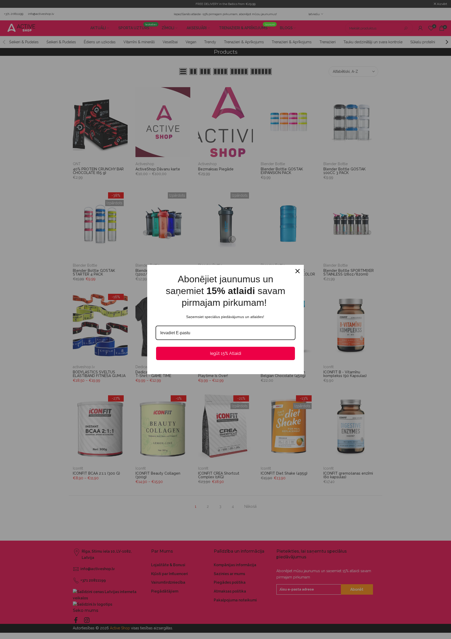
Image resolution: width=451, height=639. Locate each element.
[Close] (297, 271)
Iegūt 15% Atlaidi (225, 353)
